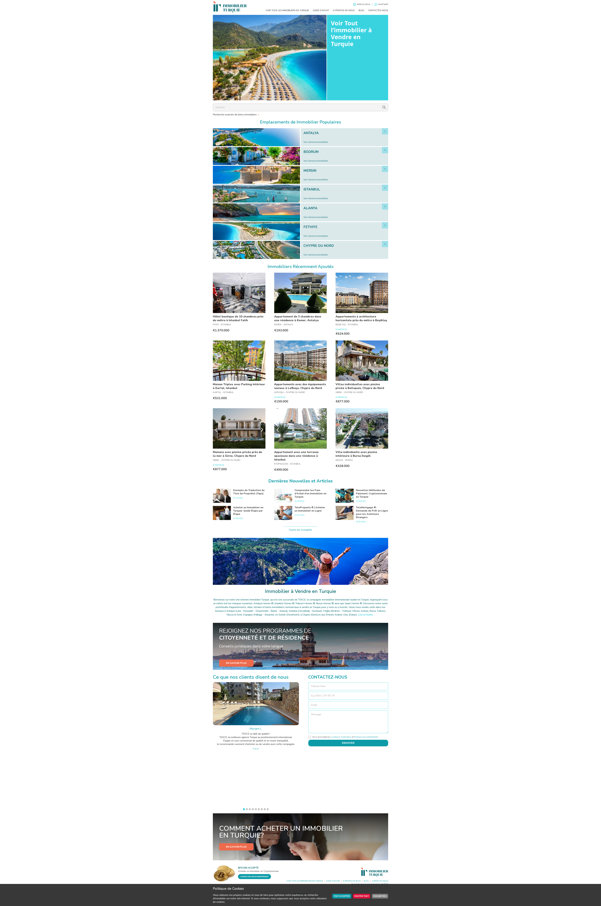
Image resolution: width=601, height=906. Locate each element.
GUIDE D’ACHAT (321, 10)
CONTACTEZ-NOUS (378, 10)
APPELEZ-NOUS (363, 4)
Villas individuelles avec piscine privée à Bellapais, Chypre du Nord (360, 386)
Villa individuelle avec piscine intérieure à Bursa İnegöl (356, 454)
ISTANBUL (311, 189)
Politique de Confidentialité (366, 737)
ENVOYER (348, 743)
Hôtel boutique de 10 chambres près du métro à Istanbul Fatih (238, 318)
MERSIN (309, 170)
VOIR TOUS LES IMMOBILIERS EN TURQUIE (287, 10)
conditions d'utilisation (341, 737)
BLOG (361, 10)
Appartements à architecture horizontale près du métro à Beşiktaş (361, 318)
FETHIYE (310, 227)
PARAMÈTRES (380, 896)
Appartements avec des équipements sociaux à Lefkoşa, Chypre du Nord (300, 386)
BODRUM (311, 152)
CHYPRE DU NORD (318, 246)
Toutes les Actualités (300, 530)
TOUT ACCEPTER (342, 896)
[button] (244, 809)
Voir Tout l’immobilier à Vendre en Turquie (351, 33)
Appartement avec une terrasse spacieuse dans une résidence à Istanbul (296, 455)
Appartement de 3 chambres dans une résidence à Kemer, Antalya (297, 318)
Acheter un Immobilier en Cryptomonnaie (258, 871)
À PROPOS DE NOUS (344, 10)
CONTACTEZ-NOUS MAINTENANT (254, 877)
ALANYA (310, 208)
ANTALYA (311, 133)
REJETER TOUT (361, 896)
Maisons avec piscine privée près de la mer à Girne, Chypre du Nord (237, 454)
